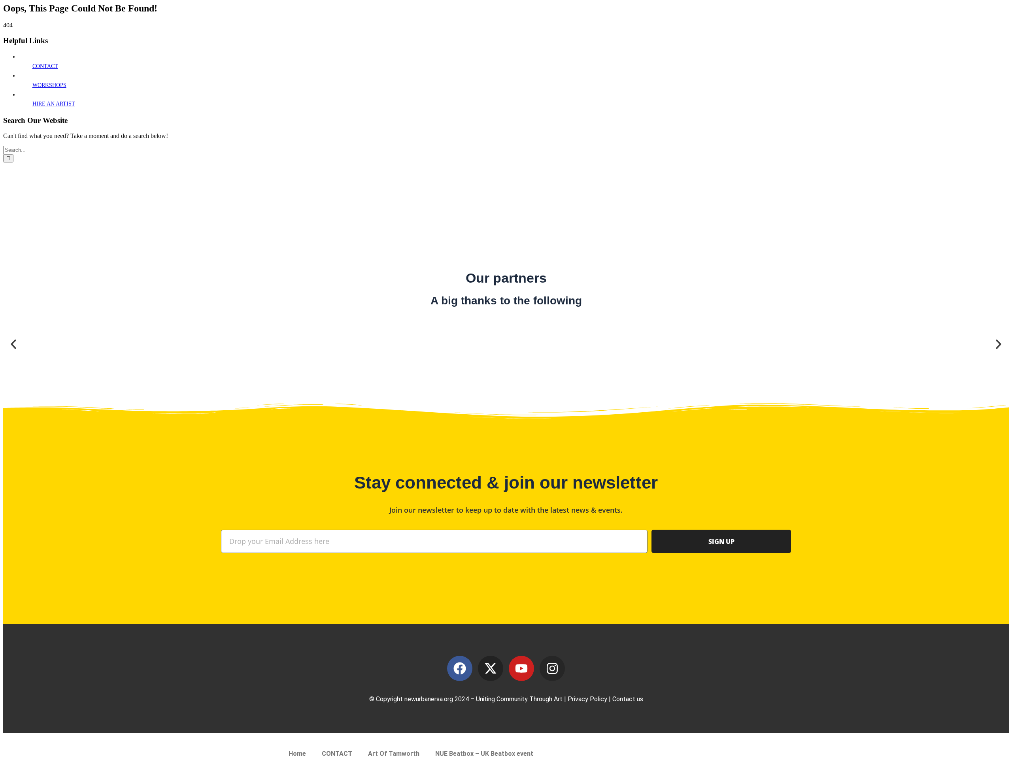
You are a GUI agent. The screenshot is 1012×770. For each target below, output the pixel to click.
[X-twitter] (490, 668)
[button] (13, 344)
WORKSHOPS (49, 85)
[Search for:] (39, 149)
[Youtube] (521, 668)
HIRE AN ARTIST (53, 104)
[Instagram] (552, 668)
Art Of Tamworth (393, 753)
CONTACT (45, 66)
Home (297, 753)
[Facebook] (459, 668)
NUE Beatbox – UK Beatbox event (484, 753)
